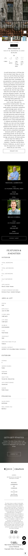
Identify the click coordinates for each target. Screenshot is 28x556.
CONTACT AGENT (14, 238)
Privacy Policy (19, 549)
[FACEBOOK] (10, 537)
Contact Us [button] (14, 454)
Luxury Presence (14, 546)
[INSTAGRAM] (14, 537)
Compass (20, 504)
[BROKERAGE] (17, 537)
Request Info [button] (14, 151)
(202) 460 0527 (14, 228)
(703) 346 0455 (14, 193)
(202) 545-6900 (14, 494)
